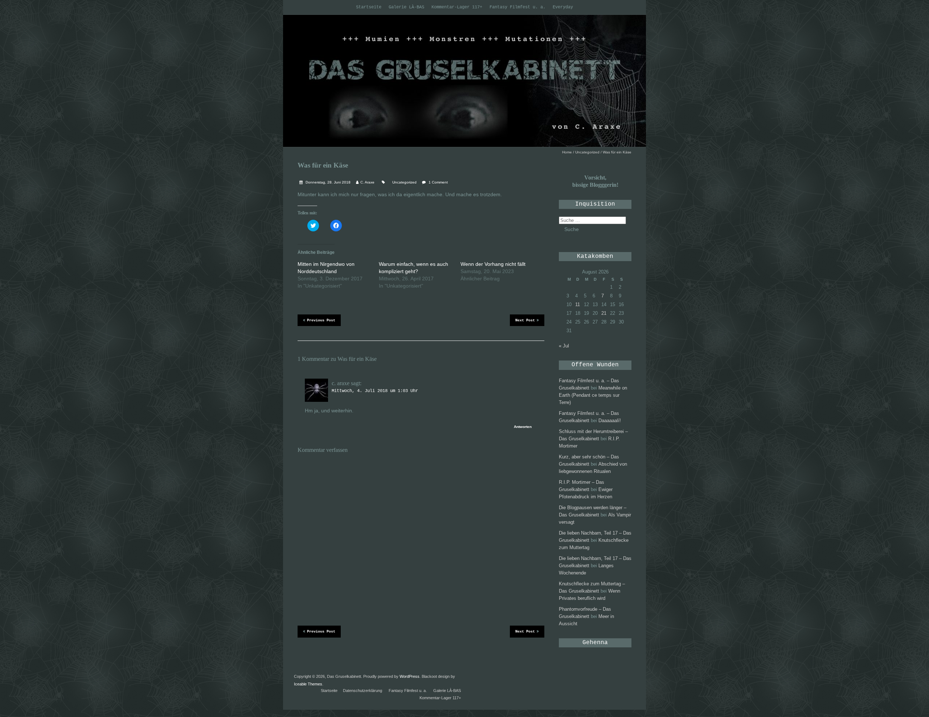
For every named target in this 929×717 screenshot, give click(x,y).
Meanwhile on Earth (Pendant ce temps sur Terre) (593, 395)
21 (603, 313)
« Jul (564, 346)
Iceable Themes (308, 684)
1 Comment (438, 182)
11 (577, 304)
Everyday (563, 7)
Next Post (525, 320)
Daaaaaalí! (609, 420)
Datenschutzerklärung (362, 690)
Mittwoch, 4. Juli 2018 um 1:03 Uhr (375, 390)
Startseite (368, 7)
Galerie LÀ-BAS (406, 7)
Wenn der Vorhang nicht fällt (493, 264)
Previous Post (321, 320)
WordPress (410, 676)
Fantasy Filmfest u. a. (517, 7)
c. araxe (340, 383)
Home (567, 152)
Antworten (523, 427)
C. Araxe (367, 182)
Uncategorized (587, 152)
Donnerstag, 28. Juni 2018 (327, 182)
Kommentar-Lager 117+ (456, 7)
